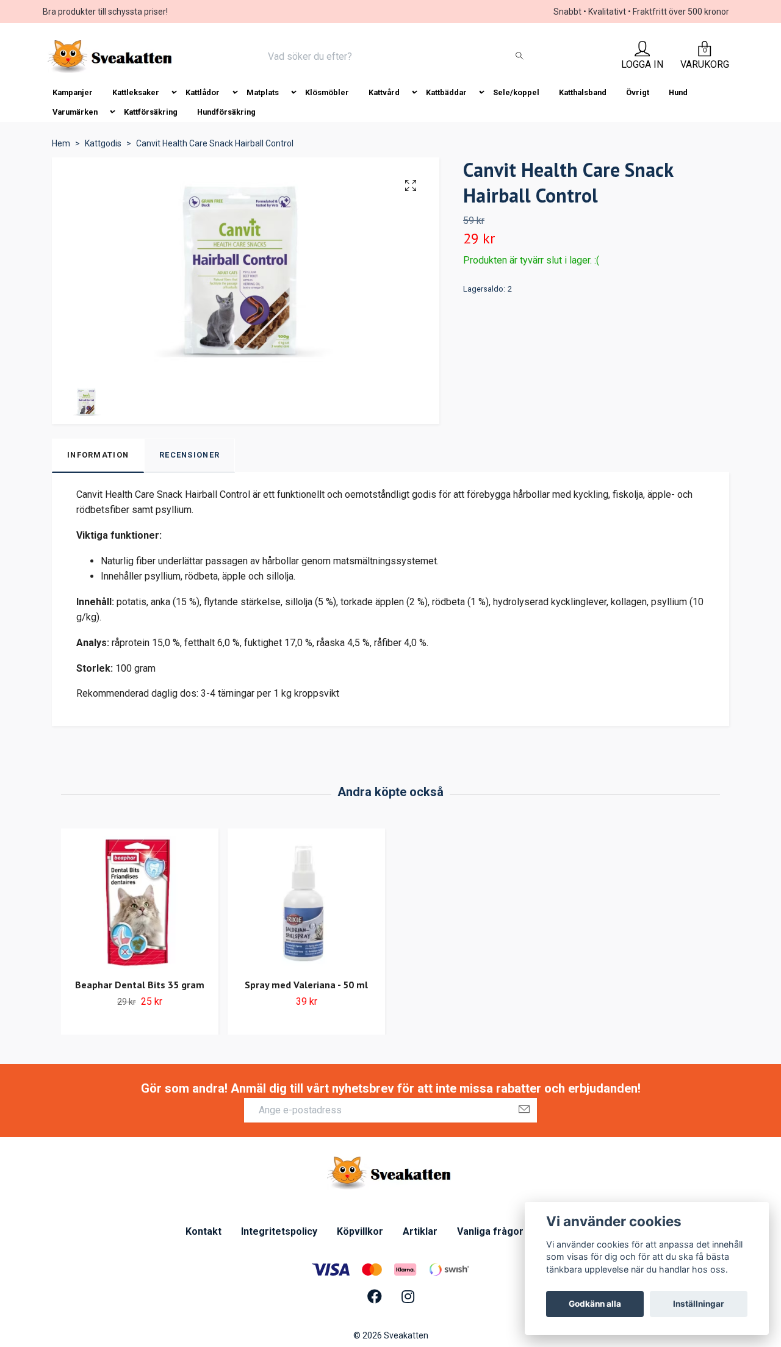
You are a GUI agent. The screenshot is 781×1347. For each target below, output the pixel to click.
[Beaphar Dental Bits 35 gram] (139, 902)
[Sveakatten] (111, 56)
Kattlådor (202, 92)
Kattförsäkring (151, 112)
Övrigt (637, 92)
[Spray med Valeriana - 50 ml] (306, 902)
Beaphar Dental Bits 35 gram (139, 985)
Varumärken (75, 112)
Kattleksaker (135, 92)
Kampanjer (72, 92)
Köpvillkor (360, 1231)
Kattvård (384, 92)
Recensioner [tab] (189, 454)
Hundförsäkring (226, 112)
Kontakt (203, 1231)
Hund (678, 92)
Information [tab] (98, 454)
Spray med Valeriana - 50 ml (306, 985)
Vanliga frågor (490, 1231)
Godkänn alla (595, 1304)
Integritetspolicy (279, 1231)
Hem (61, 143)
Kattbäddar (446, 92)
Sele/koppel (516, 92)
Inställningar (698, 1304)
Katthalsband (582, 92)
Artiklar (420, 1231)
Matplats (263, 92)
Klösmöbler (327, 92)
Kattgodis (103, 143)
